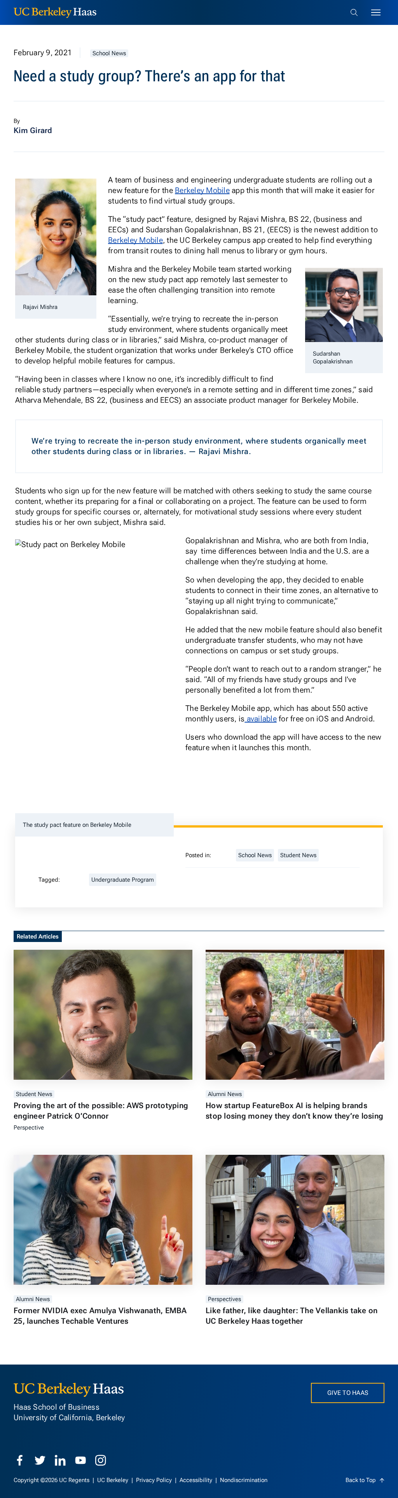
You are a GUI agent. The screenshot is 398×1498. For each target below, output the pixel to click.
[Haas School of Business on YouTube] (80, 1460)
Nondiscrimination (243, 1480)
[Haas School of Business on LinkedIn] (60, 1460)
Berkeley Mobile (202, 190)
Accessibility (197, 1480)
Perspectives (224, 1299)
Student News (298, 855)
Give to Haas (347, 1392)
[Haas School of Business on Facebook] (20, 1460)
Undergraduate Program (122, 879)
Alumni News (225, 1094)
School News (109, 53)
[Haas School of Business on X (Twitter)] (40, 1460)
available (260, 718)
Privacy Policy (154, 1480)
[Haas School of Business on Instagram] (100, 1460)
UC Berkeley (113, 1480)
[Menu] (375, 12)
